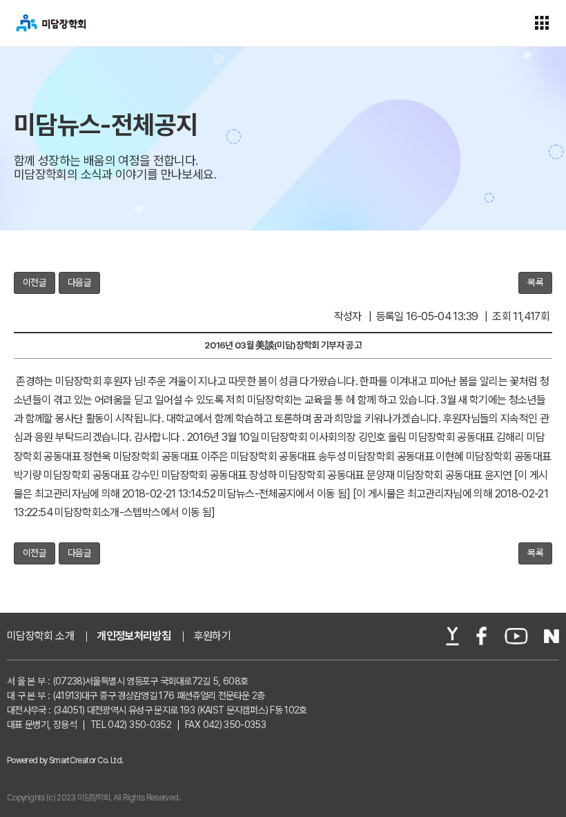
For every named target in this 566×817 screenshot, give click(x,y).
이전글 (34, 282)
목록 (535, 282)
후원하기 (212, 636)
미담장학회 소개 (40, 636)
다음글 (79, 282)
